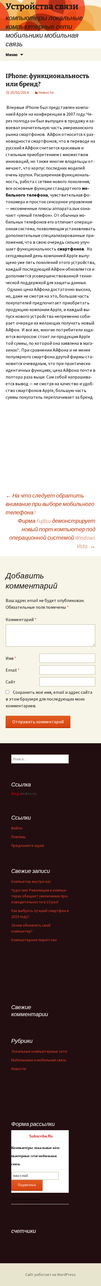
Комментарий (21, 619)
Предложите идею (27, 845)
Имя (11, 658)
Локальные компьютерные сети (39, 1051)
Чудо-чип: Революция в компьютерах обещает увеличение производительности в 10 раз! (39, 896)
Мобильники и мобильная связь (38, 1059)
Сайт (10, 682)
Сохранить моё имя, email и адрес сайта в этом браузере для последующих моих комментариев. (49, 698)
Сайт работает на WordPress (50, 1274)
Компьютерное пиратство (34, 939)
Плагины (18, 836)
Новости (46, 92)
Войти (16, 828)
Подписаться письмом (26, 1198)
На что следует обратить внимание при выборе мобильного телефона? (50, 504)
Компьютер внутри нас (31, 881)
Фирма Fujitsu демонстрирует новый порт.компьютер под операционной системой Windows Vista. (52, 533)
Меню (12, 54)
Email (13, 670)
